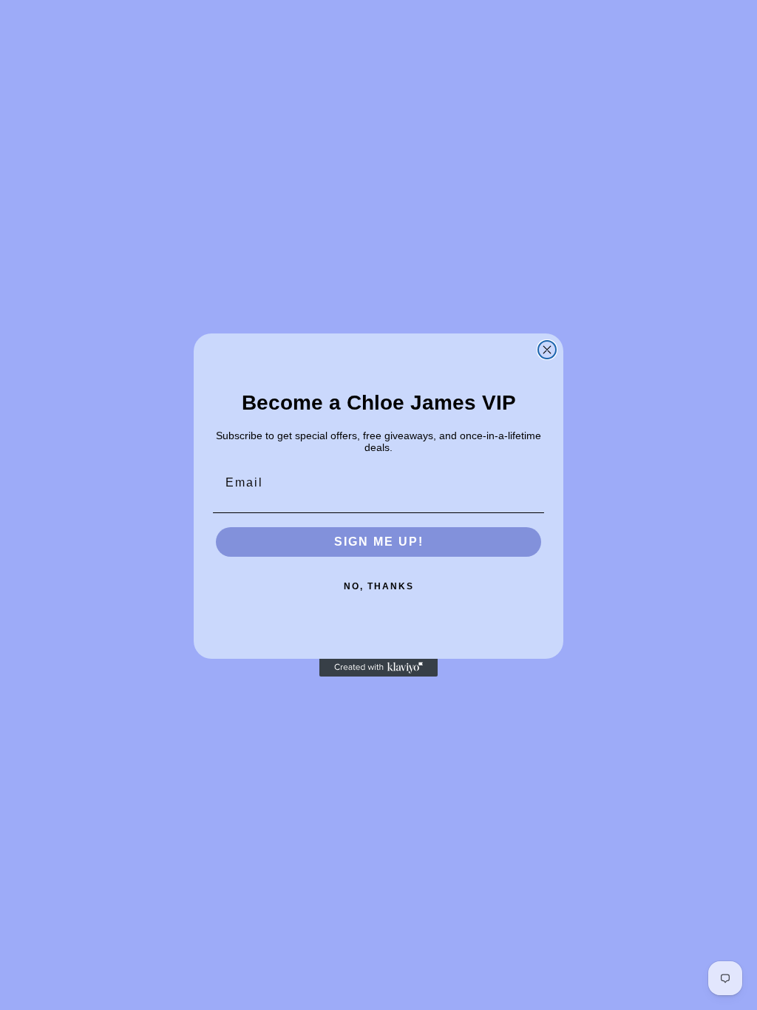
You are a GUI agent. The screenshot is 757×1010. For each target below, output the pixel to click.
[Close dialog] (547, 350)
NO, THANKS (379, 586)
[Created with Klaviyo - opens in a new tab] (378, 668)
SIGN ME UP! (379, 541)
